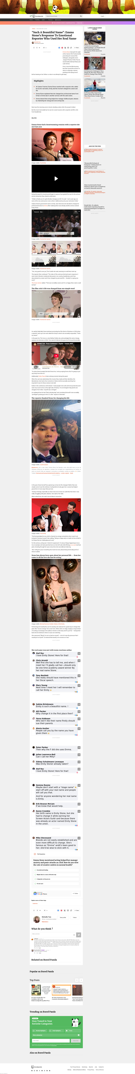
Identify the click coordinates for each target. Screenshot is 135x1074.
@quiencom (35, 467)
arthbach (36, 938)
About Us (91, 1067)
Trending (37, 19)
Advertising (84, 1067)
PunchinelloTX (37, 950)
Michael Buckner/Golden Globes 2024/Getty (52, 624)
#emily (49, 473)
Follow (74, 917)
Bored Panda (36, 1067)
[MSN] (47, 1070)
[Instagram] (34, 1070)
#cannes (45, 473)
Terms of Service (100, 1069)
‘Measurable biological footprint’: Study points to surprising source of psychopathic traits (92, 165)
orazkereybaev (44, 464)
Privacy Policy (91, 1069)
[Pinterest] (37, 1070)
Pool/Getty (43, 163)
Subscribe (75, 1040)
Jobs (96, 1067)
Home (31, 19)
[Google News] (49, 1070)
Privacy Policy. (54, 1045)
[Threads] (44, 1070)
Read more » (45, 921)
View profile (63, 917)
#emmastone (39, 473)
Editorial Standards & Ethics (79, 1069)
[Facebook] (31, 1070)
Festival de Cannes (45, 239)
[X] (39, 1070)
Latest (43, 19)
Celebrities (35, 903)
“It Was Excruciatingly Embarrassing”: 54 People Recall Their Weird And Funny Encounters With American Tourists (94, 49)
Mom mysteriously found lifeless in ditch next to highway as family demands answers (94, 186)
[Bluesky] (42, 1070)
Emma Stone (66, 52)
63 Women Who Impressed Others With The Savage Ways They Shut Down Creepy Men (93, 94)
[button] (77, 980)
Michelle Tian (37, 42)
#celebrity (57, 473)
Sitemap (69, 1069)
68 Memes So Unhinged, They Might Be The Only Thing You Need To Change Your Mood (94, 72)
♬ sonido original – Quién (66, 473)
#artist (52, 473)
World (33, 28)
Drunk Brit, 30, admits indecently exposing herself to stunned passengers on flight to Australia (94, 207)
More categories (37, 1035)
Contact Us (101, 1067)
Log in (102, 16)
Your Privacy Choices (75, 1067)
